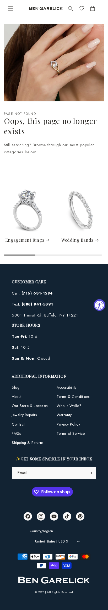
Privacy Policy (68, 424)
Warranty (64, 414)
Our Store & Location (30, 405)
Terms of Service (71, 433)
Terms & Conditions (73, 396)
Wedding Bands (77, 240)
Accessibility (67, 387)
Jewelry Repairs (24, 414)
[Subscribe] (90, 473)
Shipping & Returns (28, 442)
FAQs (16, 433)
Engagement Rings (24, 240)
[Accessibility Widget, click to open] (99, 305)
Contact (18, 424)
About (16, 396)
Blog (15, 387)
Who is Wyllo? (69, 405)
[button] (10, 8)
